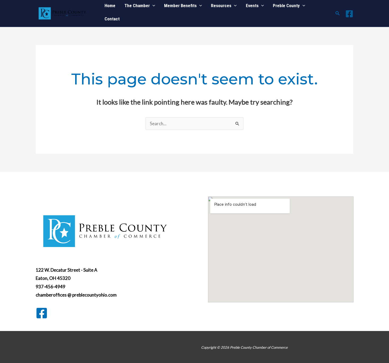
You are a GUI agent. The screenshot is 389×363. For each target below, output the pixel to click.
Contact (112, 18)
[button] (337, 13)
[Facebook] (349, 14)
